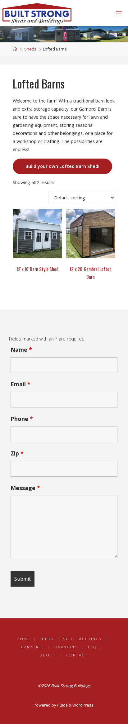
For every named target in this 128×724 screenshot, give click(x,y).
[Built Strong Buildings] (36, 13)
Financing (66, 647)
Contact (77, 655)
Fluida (62, 705)
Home (23, 638)
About (48, 655)
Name (21, 349)
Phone (22, 418)
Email (20, 384)
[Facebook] (64, 670)
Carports (32, 647)
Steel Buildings (82, 638)
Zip (17, 453)
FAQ (92, 647)
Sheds (30, 49)
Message (25, 488)
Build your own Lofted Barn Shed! (62, 166)
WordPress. (83, 705)
